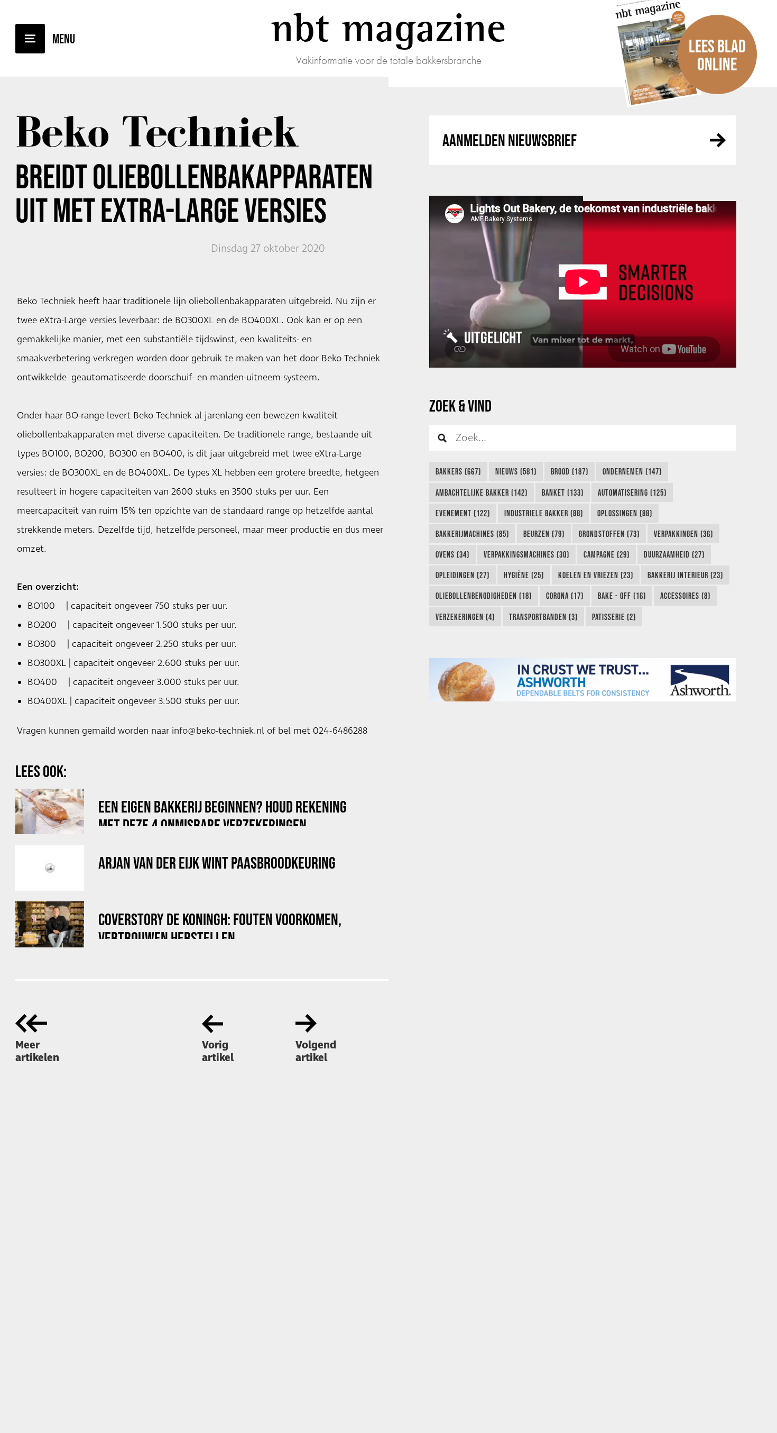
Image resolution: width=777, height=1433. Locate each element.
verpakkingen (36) (683, 533)
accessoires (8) (685, 595)
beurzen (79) (544, 533)
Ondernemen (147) (632, 471)
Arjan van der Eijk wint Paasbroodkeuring (217, 862)
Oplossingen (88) (624, 513)
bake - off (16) (622, 595)
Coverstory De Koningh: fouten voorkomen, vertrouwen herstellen (219, 924)
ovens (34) (452, 554)
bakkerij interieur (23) (685, 575)
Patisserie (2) (614, 617)
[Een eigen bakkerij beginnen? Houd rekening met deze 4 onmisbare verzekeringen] (49, 812)
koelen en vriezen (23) (595, 575)
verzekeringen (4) (465, 617)
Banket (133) (563, 492)
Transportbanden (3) (543, 617)
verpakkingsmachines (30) (526, 554)
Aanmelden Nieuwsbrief (509, 140)
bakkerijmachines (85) (472, 533)
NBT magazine (388, 27)
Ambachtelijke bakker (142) (482, 492)
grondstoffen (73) (609, 533)
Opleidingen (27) (462, 575)
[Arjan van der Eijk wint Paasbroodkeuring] (49, 868)
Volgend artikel (315, 1051)
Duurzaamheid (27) (674, 554)
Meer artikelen (37, 1051)
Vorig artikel (218, 1051)
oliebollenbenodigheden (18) (484, 595)
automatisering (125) (632, 492)
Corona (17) (565, 595)
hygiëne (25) (524, 575)
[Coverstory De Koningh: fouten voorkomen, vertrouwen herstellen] (49, 924)
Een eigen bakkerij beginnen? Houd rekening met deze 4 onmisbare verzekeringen (222, 811)
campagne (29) (607, 554)
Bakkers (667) (458, 471)
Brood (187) (569, 471)
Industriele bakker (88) (543, 513)
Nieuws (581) (515, 471)
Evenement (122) (463, 513)
